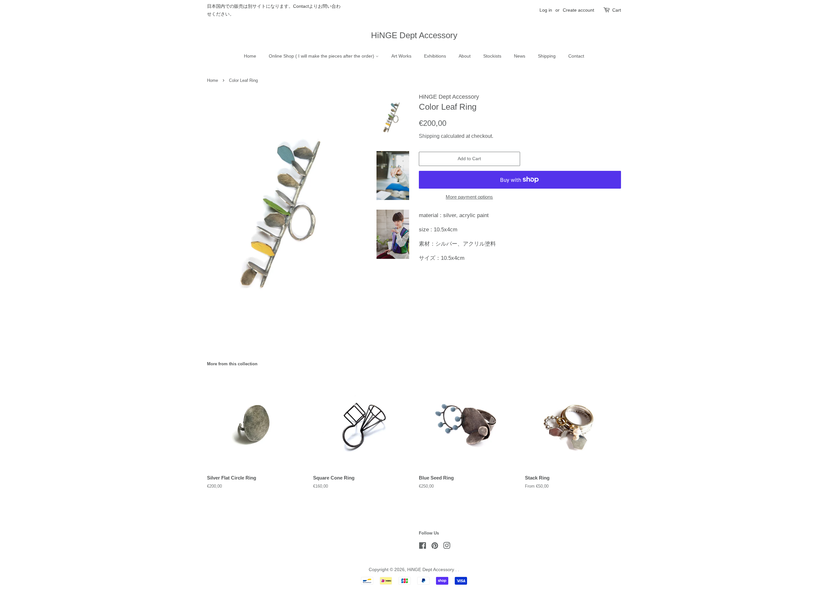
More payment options (469, 197)
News (519, 56)
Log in (545, 10)
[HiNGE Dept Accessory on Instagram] (446, 546)
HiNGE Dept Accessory (414, 35)
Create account (578, 10)
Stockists (492, 56)
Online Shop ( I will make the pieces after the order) (322, 56)
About (465, 56)
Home (250, 56)
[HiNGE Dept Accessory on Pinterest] (434, 546)
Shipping (547, 56)
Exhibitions (435, 56)
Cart (616, 10)
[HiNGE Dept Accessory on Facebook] (422, 546)
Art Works (401, 56)
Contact (576, 56)
